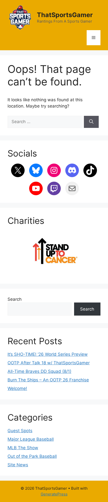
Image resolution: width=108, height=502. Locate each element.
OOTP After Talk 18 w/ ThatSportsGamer (49, 362)
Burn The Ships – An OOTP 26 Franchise (48, 379)
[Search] (91, 122)
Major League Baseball (31, 439)
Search (15, 299)
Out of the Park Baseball (32, 456)
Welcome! (17, 388)
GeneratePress (54, 494)
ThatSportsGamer (65, 15)
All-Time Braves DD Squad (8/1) (39, 371)
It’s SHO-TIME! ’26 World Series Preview (48, 354)
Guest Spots (20, 430)
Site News (18, 464)
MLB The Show (23, 447)
